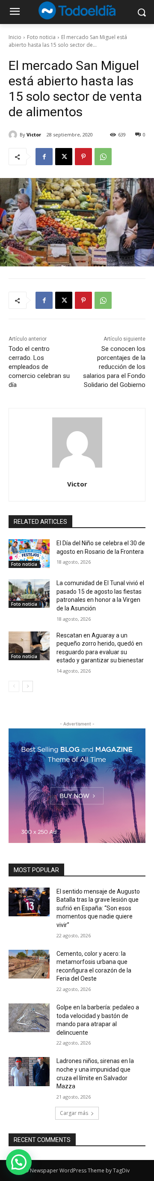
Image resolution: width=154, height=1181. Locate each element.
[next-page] (27, 686)
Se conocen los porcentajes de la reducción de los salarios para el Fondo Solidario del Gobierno (114, 367)
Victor (34, 134)
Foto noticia (41, 37)
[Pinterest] (83, 156)
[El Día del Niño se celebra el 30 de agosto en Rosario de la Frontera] (29, 553)
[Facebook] (44, 156)
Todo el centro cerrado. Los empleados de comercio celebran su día (39, 367)
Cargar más (74, 1113)
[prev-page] (14, 686)
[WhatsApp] (103, 156)
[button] (19, 1162)
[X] (63, 156)
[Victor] (14, 134)
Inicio (15, 37)
